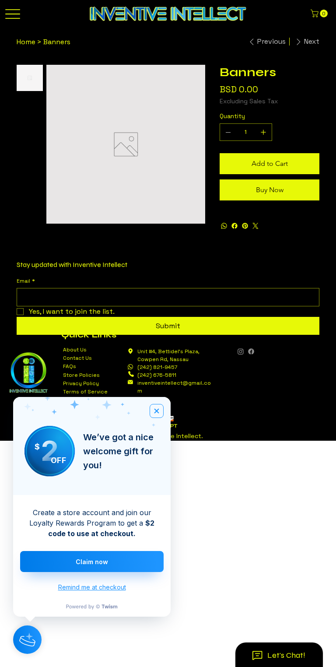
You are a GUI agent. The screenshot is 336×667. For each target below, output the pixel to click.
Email (26, 281)
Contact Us (77, 358)
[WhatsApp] (224, 225)
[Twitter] (255, 225)
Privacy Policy (81, 383)
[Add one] (263, 132)
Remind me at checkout (92, 587)
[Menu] (12, 14)
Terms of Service (85, 391)
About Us (75, 349)
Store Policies (81, 375)
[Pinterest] (245, 225)
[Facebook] (234, 225)
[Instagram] (241, 351)
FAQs (69, 366)
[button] (320, 14)
